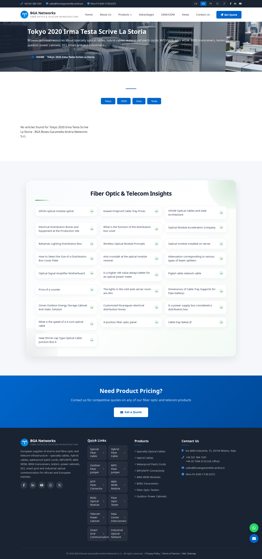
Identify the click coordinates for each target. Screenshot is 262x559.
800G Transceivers (147, 483)
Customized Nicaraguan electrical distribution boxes (123, 307)
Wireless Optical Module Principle (124, 243)
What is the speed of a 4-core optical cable (61, 323)
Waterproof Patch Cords (151, 464)
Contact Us (203, 14)
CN (195, 3)
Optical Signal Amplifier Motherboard (62, 273)
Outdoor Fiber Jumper (95, 469)
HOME (40, 57)
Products (124, 14)
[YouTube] (41, 485)
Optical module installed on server (189, 243)
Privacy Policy (152, 553)
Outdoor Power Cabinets (152, 496)
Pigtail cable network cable (184, 273)
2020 (124, 101)
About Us (105, 14)
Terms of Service (170, 553)
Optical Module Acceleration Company (191, 227)
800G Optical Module (94, 501)
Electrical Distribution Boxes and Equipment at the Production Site (59, 229)
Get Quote (230, 14)
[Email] (254, 538)
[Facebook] (23, 485)
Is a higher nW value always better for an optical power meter (126, 274)
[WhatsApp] (50, 485)
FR (210, 3)
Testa (154, 101)
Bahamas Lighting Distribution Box (60, 243)
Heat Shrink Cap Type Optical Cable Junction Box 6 (60, 340)
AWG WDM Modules (149, 477)
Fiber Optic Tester (114, 501)
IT (224, 3)
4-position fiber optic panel (120, 322)
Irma (139, 101)
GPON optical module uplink (56, 211)
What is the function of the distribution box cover (127, 229)
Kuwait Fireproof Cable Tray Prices (124, 211)
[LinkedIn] (32, 485)
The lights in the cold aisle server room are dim (127, 291)
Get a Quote (133, 412)
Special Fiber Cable (94, 452)
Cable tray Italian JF (180, 322)
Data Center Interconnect (118, 517)
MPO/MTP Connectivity (150, 470)
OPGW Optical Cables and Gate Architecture (187, 212)
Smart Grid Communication (98, 533)
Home (89, 14)
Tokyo (108, 101)
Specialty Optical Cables (151, 451)
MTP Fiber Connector (96, 485)
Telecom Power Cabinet (95, 517)
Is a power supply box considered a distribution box (190, 307)
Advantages (146, 14)
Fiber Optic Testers (148, 490)
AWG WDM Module (115, 485)
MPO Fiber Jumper (115, 469)
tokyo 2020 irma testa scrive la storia (70, 57)
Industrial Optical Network (117, 533)
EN (203, 3)
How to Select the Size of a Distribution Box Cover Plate (62, 258)
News (185, 14)
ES (217, 3)
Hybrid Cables (145, 458)
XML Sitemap (189, 553)
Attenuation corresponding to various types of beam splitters (191, 258)
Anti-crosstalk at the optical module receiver (125, 258)
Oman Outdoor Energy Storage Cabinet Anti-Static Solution (63, 307)
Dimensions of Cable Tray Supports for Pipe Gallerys (191, 291)
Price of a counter (49, 289)
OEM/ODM (168, 14)
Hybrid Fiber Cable (115, 452)
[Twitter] (59, 485)
